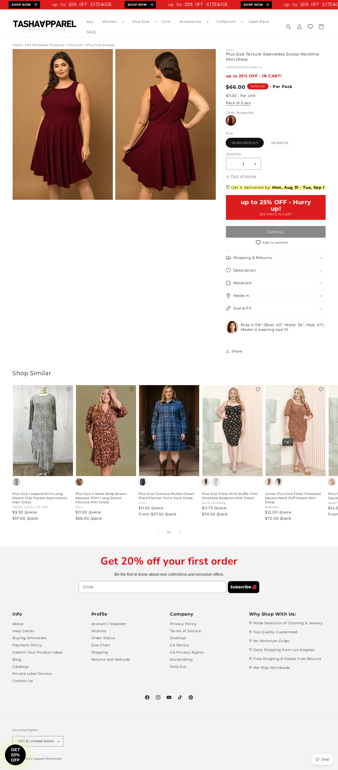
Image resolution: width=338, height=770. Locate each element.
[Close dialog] (259, 337)
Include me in (217, 424)
